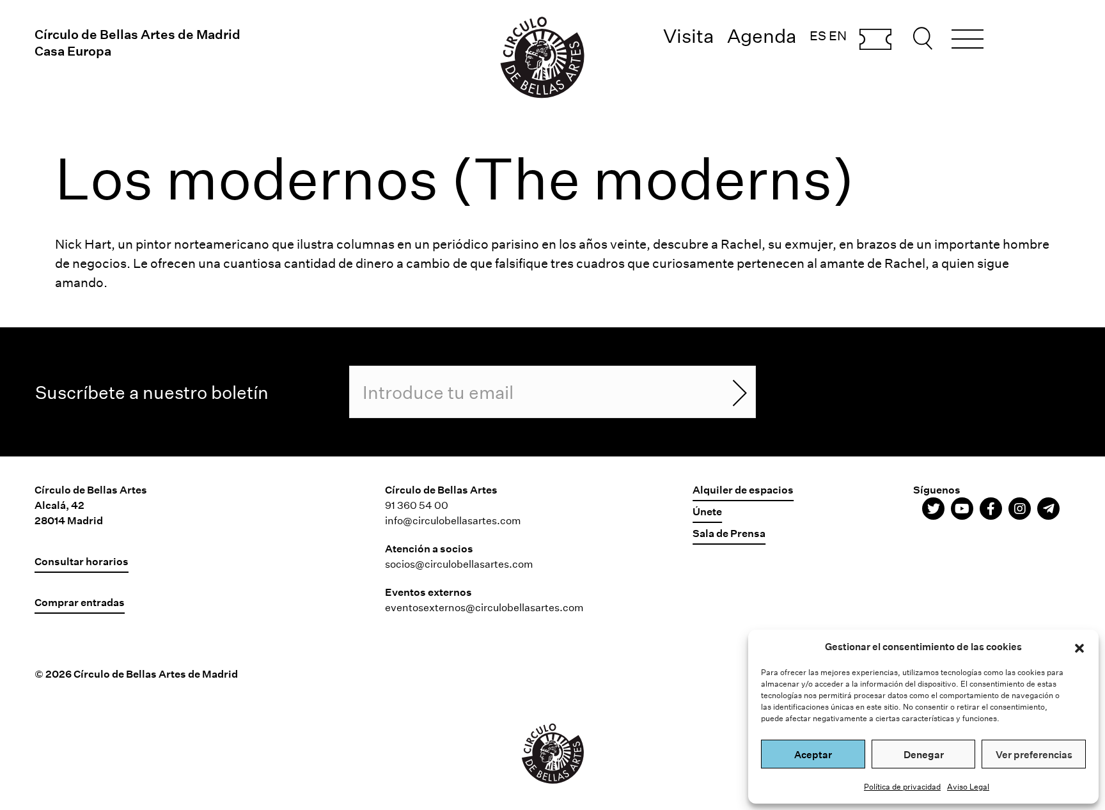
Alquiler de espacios (743, 489)
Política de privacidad (902, 786)
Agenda (762, 35)
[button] (1079, 646)
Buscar (924, 38)
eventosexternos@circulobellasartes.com (484, 607)
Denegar (924, 754)
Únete (707, 511)
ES (818, 35)
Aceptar (813, 754)
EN (838, 35)
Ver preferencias (1034, 754)
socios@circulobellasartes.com (459, 563)
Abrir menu (968, 40)
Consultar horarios (82, 561)
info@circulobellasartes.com (453, 520)
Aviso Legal (968, 786)
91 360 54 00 (416, 504)
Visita (688, 35)
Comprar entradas (875, 40)
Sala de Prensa (729, 533)
